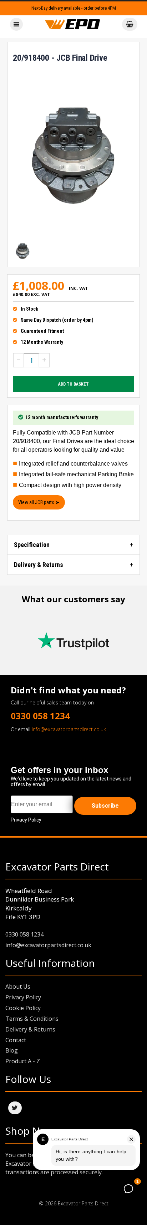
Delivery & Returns (38, 564)
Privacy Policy (23, 997)
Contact (15, 1040)
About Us (17, 986)
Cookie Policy (23, 1008)
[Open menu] (16, 24)
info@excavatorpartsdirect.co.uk (69, 729)
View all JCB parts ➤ (39, 502)
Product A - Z (22, 1061)
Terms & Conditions (32, 1019)
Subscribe (105, 805)
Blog (11, 1050)
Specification (32, 544)
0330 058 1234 (40, 716)
